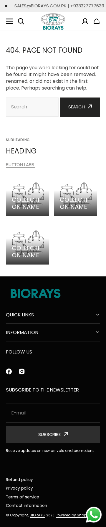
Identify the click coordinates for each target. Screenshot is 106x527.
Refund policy (19, 480)
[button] (96, 21)
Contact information (26, 505)
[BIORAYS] (53, 21)
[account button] (85, 21)
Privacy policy (19, 488)
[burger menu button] (9, 21)
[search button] (20, 21)
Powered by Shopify (73, 515)
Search (76, 107)
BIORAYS (37, 515)
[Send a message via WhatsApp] (94, 514)
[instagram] (21, 371)
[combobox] (32, 107)
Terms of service (22, 497)
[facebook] (8, 371)
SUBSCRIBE (49, 434)
